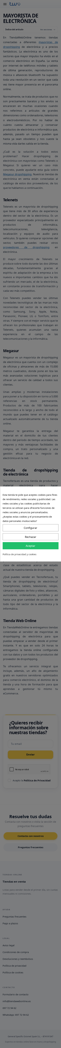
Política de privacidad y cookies (19, 554)
